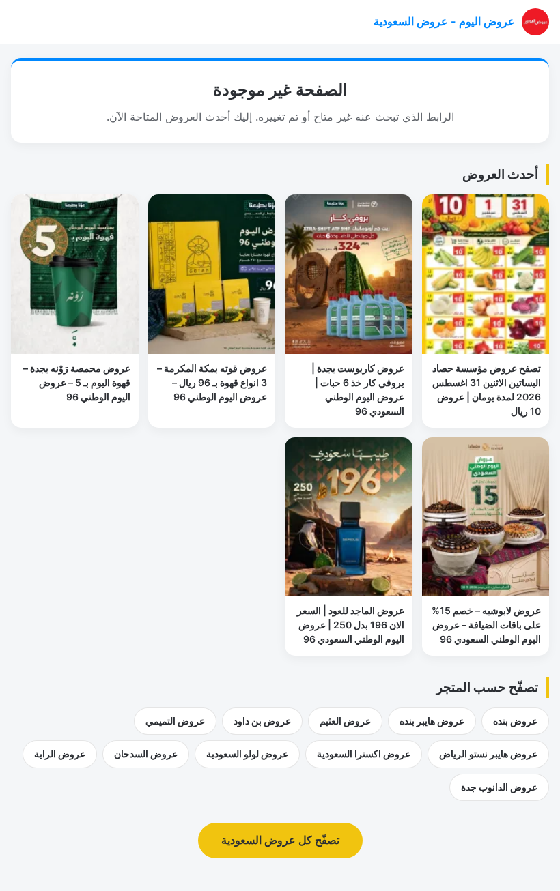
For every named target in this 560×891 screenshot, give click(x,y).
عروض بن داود (262, 721)
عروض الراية (59, 753)
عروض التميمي (175, 721)
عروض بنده (515, 721)
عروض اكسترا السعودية (363, 753)
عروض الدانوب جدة (499, 787)
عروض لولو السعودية (247, 753)
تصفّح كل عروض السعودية (280, 840)
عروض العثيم (345, 721)
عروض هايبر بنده (432, 721)
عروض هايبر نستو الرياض (488, 753)
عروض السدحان (146, 753)
